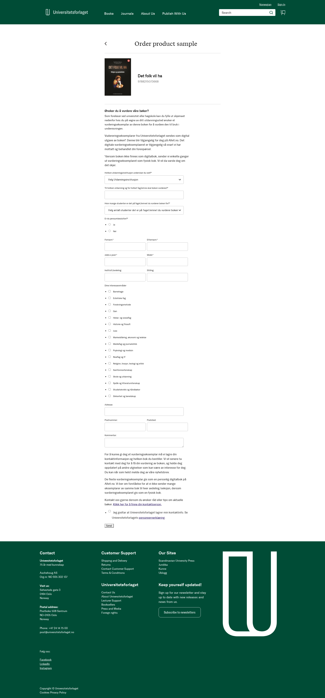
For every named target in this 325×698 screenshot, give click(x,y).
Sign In (281, 4)
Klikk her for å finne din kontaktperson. (137, 504)
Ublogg (163, 572)
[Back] (106, 43)
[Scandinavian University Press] (66, 12)
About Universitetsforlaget (117, 596)
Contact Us (108, 592)
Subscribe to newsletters (180, 612)
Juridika (163, 564)
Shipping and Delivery (114, 560)
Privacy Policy (58, 692)
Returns (106, 564)
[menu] (145, 13)
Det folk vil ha (150, 75)
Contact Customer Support (117, 568)
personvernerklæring (152, 517)
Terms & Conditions (113, 572)
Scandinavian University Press (176, 560)
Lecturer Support (111, 600)
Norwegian (265, 4)
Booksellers (108, 604)
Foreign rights (109, 612)
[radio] (148, 224)
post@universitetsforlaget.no (57, 632)
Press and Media (111, 608)
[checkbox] (148, 227)
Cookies (44, 692)
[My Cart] (282, 12)
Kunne (162, 568)
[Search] (271, 12)
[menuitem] (109, 13)
